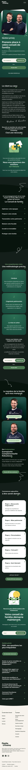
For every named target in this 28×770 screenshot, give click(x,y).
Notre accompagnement (19, 720)
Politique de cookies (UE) (7, 766)
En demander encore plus (10, 653)
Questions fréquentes (20, 731)
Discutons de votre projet (19, 716)
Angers (3, 718)
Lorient (3, 721)
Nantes (3, 715)
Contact (17, 736)
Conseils (17, 734)
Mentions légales (10, 764)
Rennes (3, 723)
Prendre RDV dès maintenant (14, 579)
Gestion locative (19, 723)
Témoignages (18, 728)
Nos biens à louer (19, 726)
